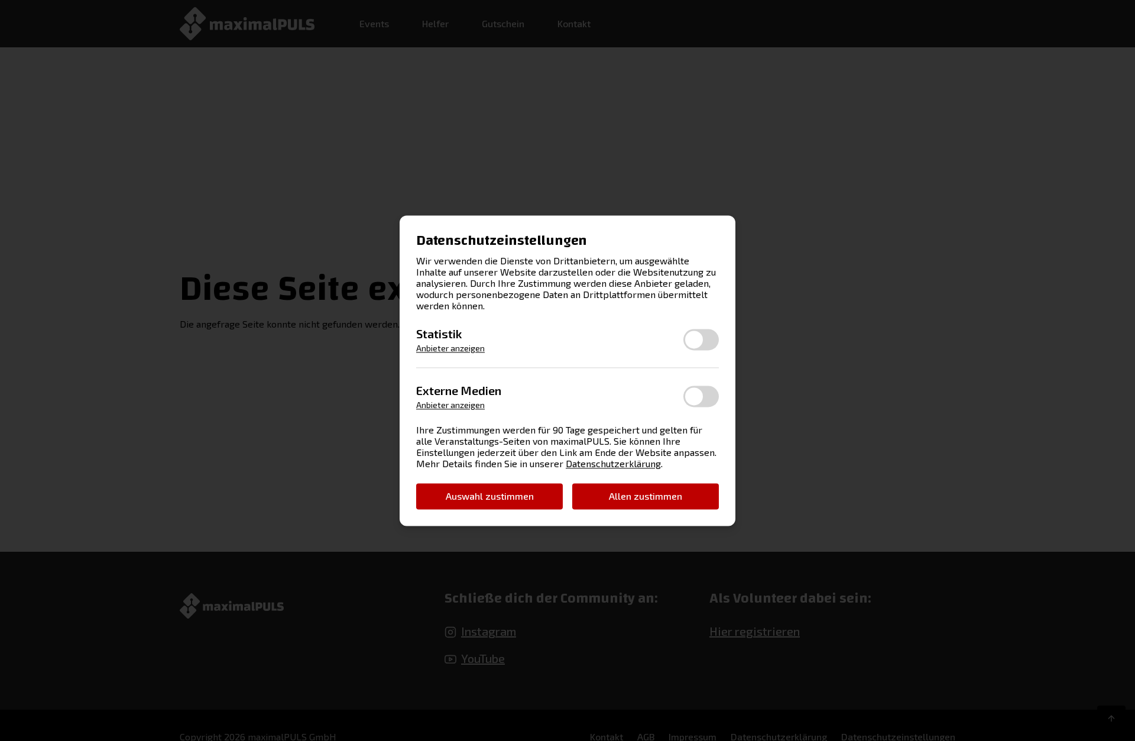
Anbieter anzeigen (450, 348)
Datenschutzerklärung (613, 463)
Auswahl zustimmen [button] (490, 495)
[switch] (701, 339)
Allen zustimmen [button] (645, 495)
